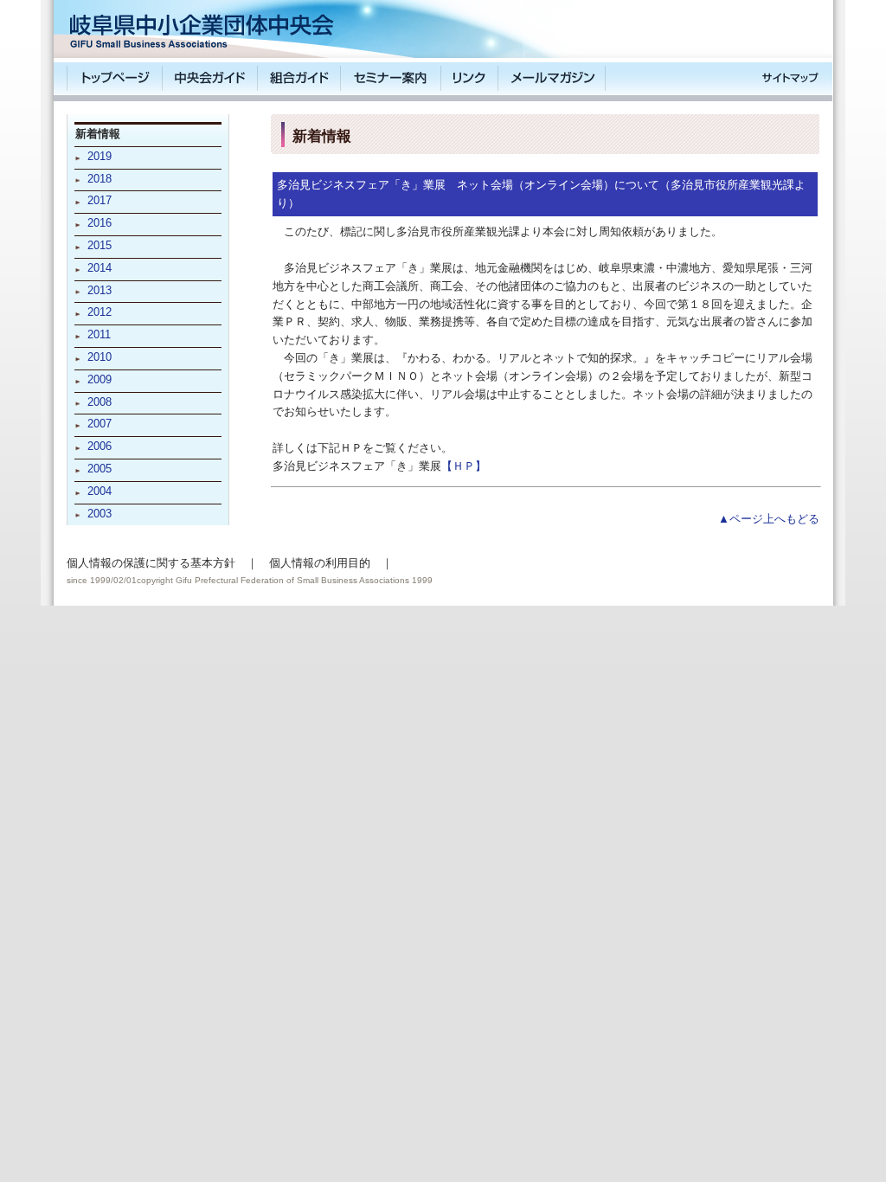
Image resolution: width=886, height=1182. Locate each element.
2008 (99, 401)
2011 (99, 334)
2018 (99, 178)
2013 (99, 290)
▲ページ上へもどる (768, 518)
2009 (99, 379)
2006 (99, 446)
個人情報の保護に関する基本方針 (151, 562)
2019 (99, 156)
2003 (99, 513)
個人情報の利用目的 (319, 562)
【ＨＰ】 (463, 465)
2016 (99, 222)
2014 (99, 267)
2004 (99, 491)
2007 (99, 423)
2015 (99, 245)
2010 (99, 356)
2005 (99, 468)
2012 (99, 311)
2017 (99, 200)
